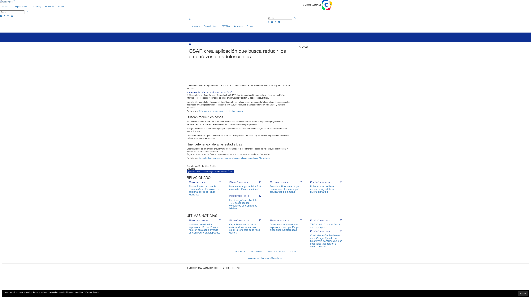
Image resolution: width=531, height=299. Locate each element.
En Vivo (61, 6)
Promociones (256, 251)
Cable (293, 251)
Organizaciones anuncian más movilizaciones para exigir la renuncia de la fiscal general (245, 228)
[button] (28, 12)
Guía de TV (240, 251)
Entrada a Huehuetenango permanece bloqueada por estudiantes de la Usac (284, 189)
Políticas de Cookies (91, 292)
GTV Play (37, 6)
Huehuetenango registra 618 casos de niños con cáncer (245, 187)
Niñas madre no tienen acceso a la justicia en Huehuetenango (322, 189)
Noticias (6, 6)
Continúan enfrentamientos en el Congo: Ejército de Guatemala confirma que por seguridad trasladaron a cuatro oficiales (326, 240)
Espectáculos (21, 6)
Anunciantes (253, 258)
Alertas (50, 6)
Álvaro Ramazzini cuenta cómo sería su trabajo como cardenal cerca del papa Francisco (204, 190)
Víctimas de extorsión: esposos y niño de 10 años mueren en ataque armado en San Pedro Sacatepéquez (204, 228)
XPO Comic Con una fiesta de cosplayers (325, 225)
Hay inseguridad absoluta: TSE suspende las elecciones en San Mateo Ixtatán (243, 204)
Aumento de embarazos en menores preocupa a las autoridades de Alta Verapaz (234, 158)
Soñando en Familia (276, 251)
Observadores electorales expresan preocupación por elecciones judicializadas (285, 227)
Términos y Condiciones (271, 258)
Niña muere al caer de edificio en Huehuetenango (221, 111)
